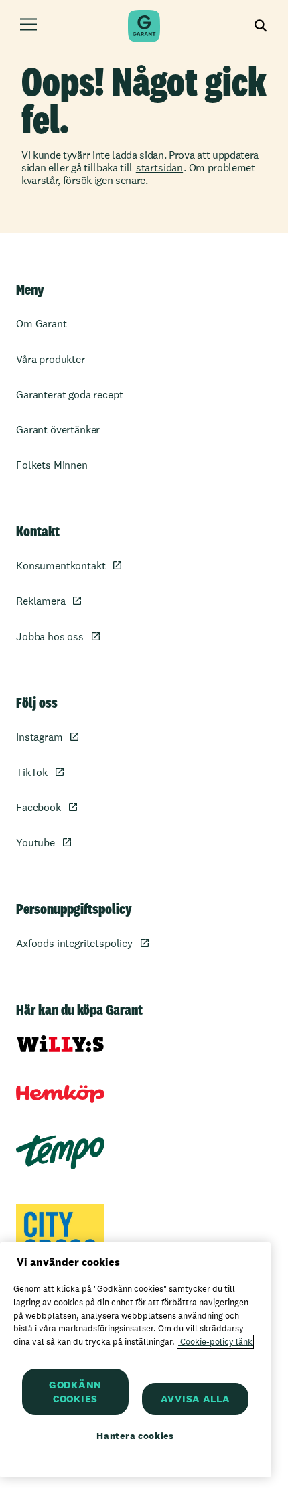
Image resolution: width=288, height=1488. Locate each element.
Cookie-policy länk (215, 1341)
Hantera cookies (135, 1436)
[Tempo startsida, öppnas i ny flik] (60, 1152)
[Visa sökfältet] (261, 26)
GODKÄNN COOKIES (75, 1391)
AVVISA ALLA (195, 1398)
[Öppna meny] (28, 26)
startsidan (159, 168)
